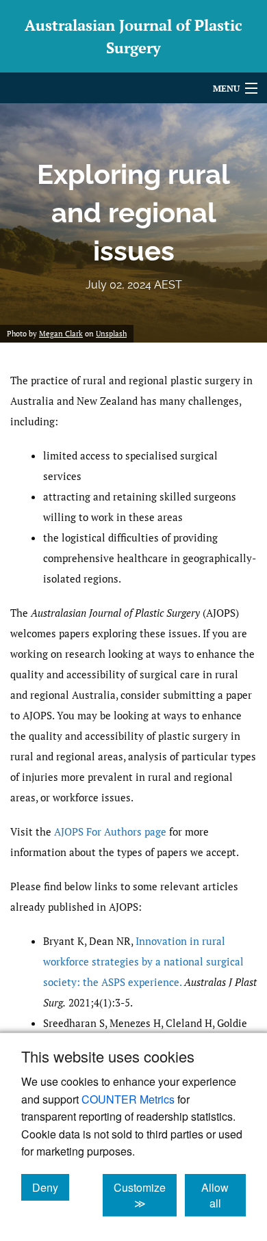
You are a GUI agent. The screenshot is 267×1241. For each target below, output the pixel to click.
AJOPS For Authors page (110, 831)
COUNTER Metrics (128, 1099)
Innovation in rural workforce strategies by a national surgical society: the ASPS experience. (143, 961)
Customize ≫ (145, 1195)
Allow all (223, 1195)
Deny (50, 1187)
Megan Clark (61, 333)
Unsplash (111, 333)
